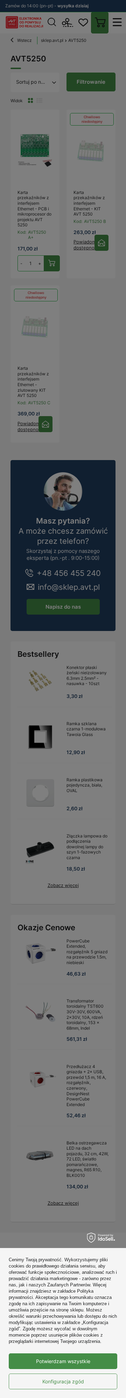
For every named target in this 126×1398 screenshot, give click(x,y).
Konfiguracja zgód (63, 1381)
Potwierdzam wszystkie (63, 1361)
